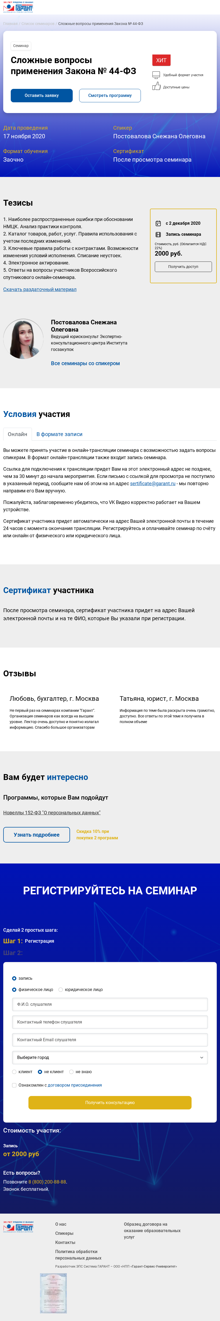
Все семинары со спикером (85, 363)
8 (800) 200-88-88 (47, 1182)
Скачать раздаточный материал (39, 289)
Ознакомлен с (60, 1085)
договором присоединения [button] (75, 1085)
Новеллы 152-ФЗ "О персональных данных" (52, 812)
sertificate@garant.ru (152, 483)
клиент (25, 1071)
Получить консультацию (110, 1102)
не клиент (54, 1071)
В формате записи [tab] (59, 434)
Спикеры (64, 1233)
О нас (60, 1224)
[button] (110, 953)
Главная (10, 23)
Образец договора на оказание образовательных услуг (152, 1231)
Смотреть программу (110, 95)
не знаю (84, 1071)
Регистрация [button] (28, 941)
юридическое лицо (84, 989)
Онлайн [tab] (17, 434)
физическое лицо (36, 989)
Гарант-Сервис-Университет (153, 1266)
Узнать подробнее (37, 835)
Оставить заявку (42, 95)
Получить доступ (183, 266)
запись (25, 978)
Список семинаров (37, 23)
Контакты (65, 1242)
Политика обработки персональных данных (78, 1255)
